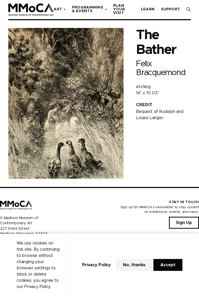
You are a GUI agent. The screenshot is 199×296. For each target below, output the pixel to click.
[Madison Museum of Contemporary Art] (31, 9)
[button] (189, 9)
